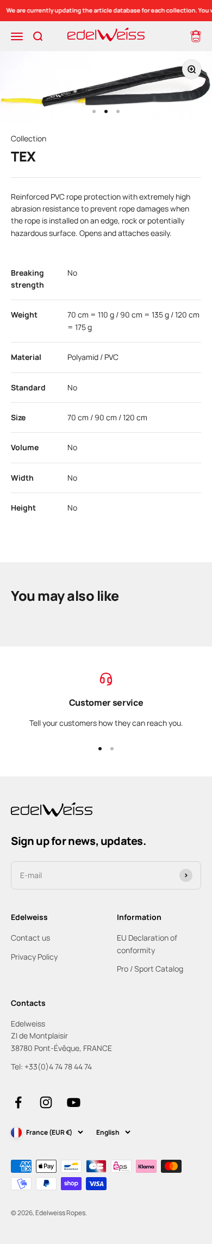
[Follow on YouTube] (73, 1102)
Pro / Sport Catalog (150, 968)
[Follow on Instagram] (46, 1102)
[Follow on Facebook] (18, 1102)
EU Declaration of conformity (147, 943)
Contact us (30, 937)
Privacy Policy (34, 956)
